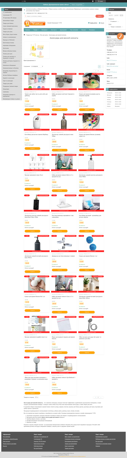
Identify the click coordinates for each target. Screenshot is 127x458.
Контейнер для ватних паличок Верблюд (36, 134)
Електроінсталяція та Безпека (10, 68)
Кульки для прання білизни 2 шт (88, 256)
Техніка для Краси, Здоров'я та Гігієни (11, 61)
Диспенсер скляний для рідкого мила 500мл (62, 135)
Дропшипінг (63, 29)
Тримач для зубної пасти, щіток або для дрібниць (36, 94)
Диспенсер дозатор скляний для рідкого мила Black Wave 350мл (36, 216)
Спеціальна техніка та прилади (72, 439)
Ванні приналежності (30, 60)
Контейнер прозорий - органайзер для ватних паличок (90, 216)
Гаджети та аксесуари (8, 78)
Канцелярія (6, 89)
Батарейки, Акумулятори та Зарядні (10, 71)
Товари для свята (69, 448)
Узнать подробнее (77, 4)
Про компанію (74, 29)
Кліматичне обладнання (9, 65)
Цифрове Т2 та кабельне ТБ (41, 436)
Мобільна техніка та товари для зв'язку (106, 439)
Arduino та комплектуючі (9, 37)
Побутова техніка (38, 446)
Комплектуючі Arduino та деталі (11, 99)
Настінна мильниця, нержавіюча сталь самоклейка (63, 216)
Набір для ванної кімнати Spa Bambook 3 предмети (63, 378)
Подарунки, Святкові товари (10, 86)
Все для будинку (38, 448)
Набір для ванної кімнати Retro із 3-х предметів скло (62, 175)
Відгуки (84, 29)
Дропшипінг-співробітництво (10, 439)
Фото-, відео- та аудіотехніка (72, 436)
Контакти (54, 29)
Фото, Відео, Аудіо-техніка (10, 34)
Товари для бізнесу (8, 23)
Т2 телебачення (7, 12)
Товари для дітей (7, 83)
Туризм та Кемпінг (8, 29)
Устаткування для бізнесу (71, 441)
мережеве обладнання (9, 45)
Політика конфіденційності (79, 456)
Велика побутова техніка (9, 51)
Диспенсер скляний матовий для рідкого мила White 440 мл (90, 297)
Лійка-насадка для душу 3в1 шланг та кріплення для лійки (90, 337)
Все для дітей (99, 441)
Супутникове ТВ (7, 15)
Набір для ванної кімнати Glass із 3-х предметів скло (62, 297)
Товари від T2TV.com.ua (32, 35)
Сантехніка (6, 92)
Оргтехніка (6, 48)
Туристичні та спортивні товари (103, 443)
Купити (32, 109)
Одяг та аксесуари (8, 81)
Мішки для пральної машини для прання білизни (63, 337)
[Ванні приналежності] (37, 50)
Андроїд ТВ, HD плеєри (40, 441)
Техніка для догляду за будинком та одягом (9, 57)
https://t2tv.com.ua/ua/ (112, 66)
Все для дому (44, 35)
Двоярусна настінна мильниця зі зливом (63, 256)
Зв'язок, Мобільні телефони (10, 75)
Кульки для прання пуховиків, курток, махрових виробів (89, 94)
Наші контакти (6, 441)
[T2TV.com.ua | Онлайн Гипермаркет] (35, 23)
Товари (35, 29)
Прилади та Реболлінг (9, 40)
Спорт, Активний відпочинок (10, 26)
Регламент (45, 29)
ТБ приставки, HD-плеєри (9, 18)
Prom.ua (72, 453)
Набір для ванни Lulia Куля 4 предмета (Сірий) (63, 94)
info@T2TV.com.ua (112, 72)
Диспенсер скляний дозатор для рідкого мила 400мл (91, 175)
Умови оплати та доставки (9, 443)
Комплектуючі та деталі (101, 436)
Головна (27, 29)
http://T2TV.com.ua (112, 60)
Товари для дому (7, 31)
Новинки (98, 446)
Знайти (100, 16)
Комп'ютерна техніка (8, 42)
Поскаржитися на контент (65, 456)
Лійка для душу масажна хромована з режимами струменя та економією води (36, 378)
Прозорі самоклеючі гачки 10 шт (34, 175)
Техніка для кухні (7, 53)
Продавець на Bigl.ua (63, 454)
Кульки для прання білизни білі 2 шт (35, 296)
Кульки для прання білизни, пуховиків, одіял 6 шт (89, 135)
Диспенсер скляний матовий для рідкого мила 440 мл (36, 256)
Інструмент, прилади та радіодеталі (9, 95)
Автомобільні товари (8, 20)
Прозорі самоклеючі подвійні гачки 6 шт (36, 337)
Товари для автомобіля (71, 443)
